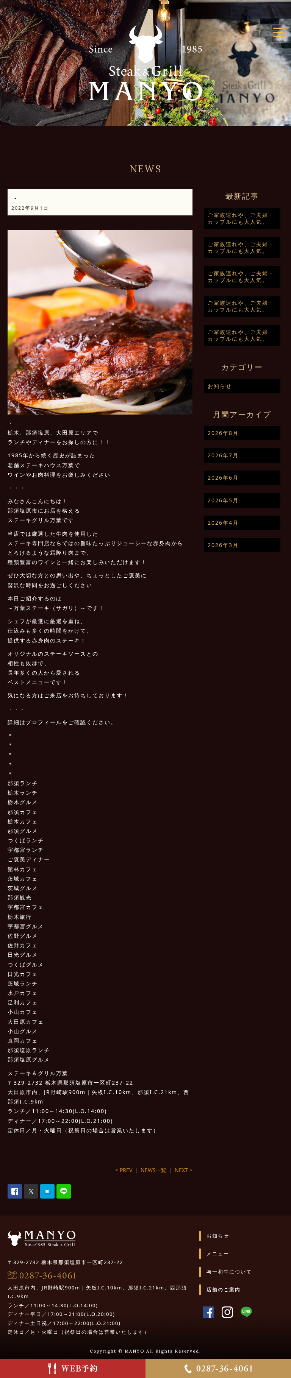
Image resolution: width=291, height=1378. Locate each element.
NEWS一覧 (153, 1170)
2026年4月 (223, 522)
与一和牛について (229, 1271)
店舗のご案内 (224, 1289)
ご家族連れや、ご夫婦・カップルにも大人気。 (241, 218)
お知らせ (220, 386)
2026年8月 (223, 432)
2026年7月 (223, 455)
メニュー (218, 1253)
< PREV (123, 1170)
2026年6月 (223, 477)
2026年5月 (223, 500)
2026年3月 (223, 545)
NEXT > (183, 1170)
